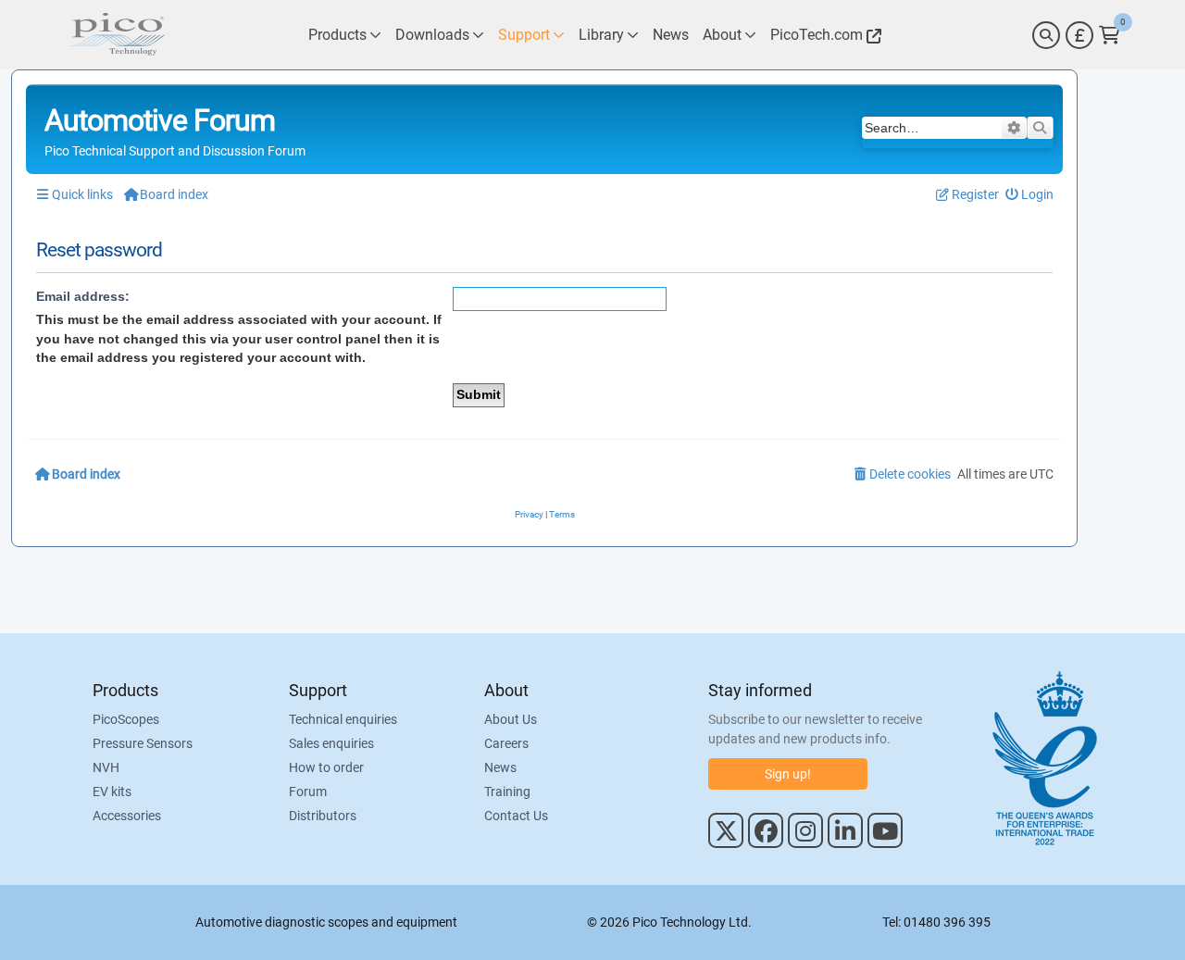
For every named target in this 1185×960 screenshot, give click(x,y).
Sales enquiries (331, 743)
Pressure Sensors (143, 743)
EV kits (112, 791)
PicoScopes (126, 719)
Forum (308, 791)
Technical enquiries (343, 719)
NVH (106, 767)
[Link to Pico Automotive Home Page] (116, 34)
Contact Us (516, 815)
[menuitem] (1029, 195)
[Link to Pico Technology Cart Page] (1109, 35)
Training (507, 791)
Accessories (127, 815)
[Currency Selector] (1079, 35)
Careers (506, 743)
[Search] (1046, 35)
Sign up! (788, 774)
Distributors (322, 815)
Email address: (83, 296)
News (500, 767)
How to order (326, 767)
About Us (510, 719)
